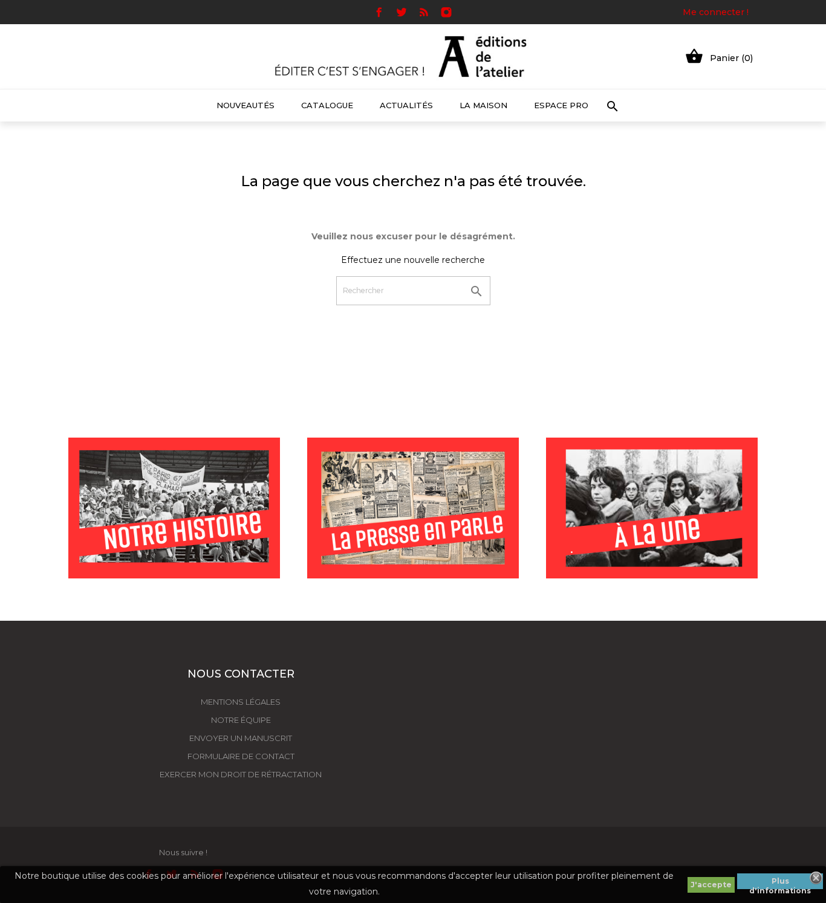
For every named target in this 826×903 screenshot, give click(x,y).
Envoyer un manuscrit (240, 738)
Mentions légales (241, 702)
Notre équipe (241, 720)
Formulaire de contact (240, 756)
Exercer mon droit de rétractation (241, 774)
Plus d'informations (780, 882)
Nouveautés (245, 105)
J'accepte (711, 884)
